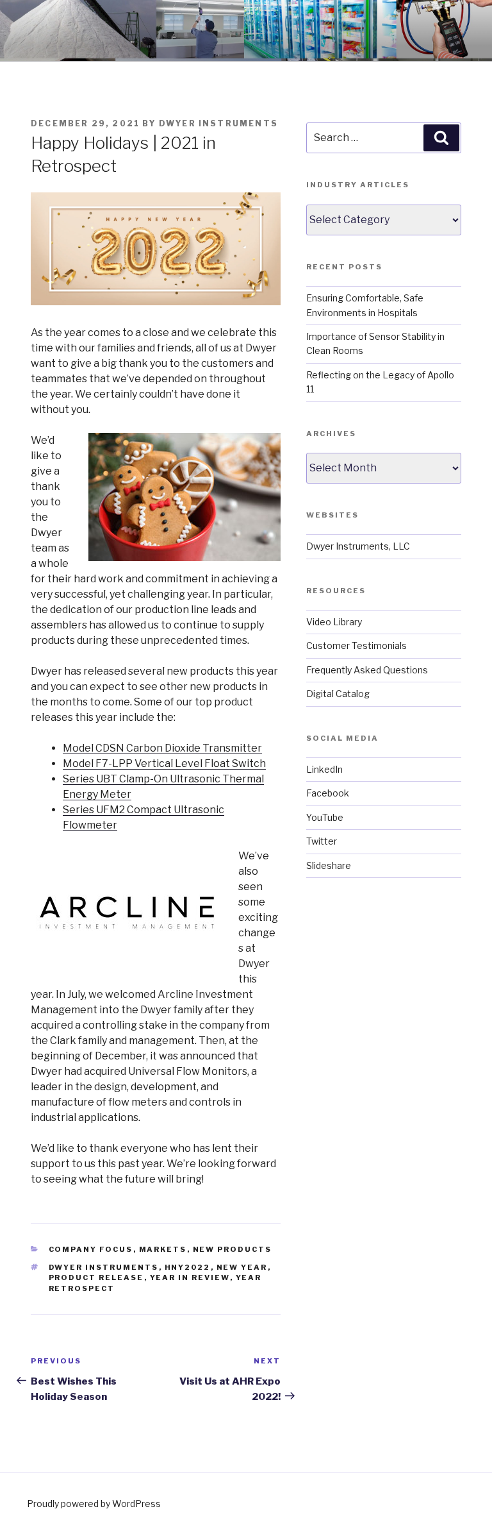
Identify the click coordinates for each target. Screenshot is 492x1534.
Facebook (327, 793)
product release (96, 1277)
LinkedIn (324, 769)
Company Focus (91, 1249)
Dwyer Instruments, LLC (358, 546)
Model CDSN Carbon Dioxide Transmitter (162, 748)
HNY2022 (188, 1267)
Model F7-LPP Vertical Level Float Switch (164, 763)
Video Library (334, 621)
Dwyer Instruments (218, 123)
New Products (232, 1249)
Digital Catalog (338, 693)
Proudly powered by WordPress (94, 1503)
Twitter (321, 841)
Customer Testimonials (356, 645)
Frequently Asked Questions (367, 669)
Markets (163, 1249)
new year (242, 1267)
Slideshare (328, 865)
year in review (190, 1277)
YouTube (324, 817)
